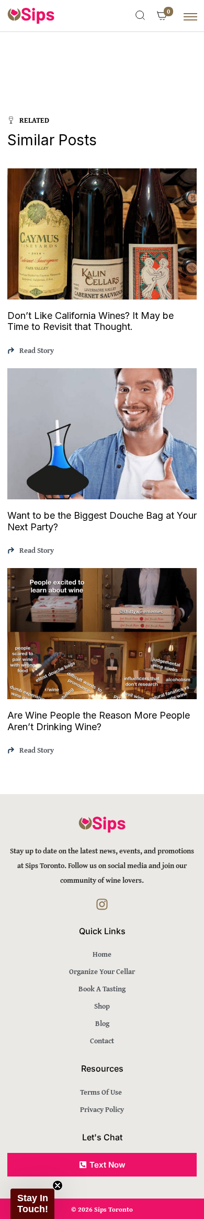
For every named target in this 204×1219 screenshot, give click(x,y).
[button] (32, 1204)
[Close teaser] (57, 1185)
